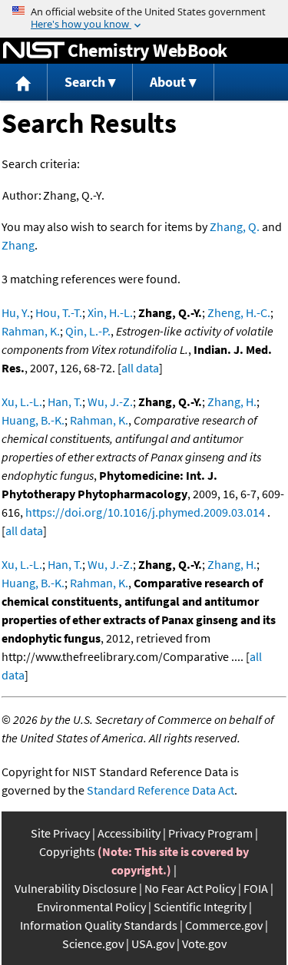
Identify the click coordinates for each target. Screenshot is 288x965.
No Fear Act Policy (190, 888)
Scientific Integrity (200, 906)
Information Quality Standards (98, 925)
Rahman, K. (31, 331)
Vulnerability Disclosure (76, 888)
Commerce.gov (224, 925)
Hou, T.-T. (58, 312)
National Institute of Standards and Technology (34, 51)
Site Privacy (60, 833)
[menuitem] (24, 82)
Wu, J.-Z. (110, 401)
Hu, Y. (16, 312)
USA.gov (152, 943)
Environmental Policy (91, 906)
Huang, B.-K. (33, 420)
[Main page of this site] (24, 82)
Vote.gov (204, 943)
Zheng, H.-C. (238, 312)
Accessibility (129, 833)
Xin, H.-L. (110, 312)
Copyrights (67, 851)
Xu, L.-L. (22, 401)
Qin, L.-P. (88, 331)
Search (85, 82)
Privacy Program (210, 833)
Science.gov (93, 943)
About (168, 82)
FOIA (255, 888)
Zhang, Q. (235, 226)
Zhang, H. (232, 401)
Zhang (18, 245)
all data (140, 367)
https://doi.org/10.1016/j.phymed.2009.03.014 (145, 512)
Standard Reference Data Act (160, 790)
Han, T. (65, 401)
